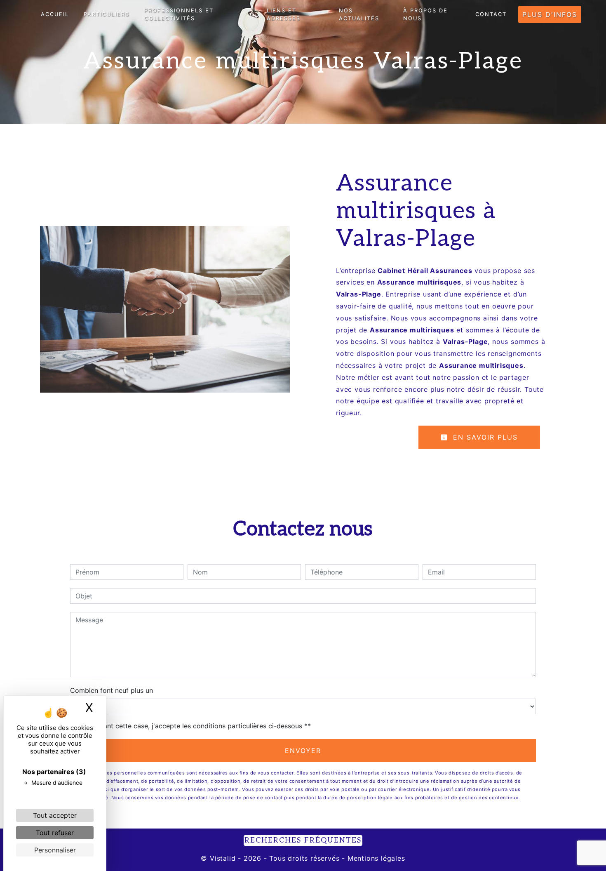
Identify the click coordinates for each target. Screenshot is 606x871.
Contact (491, 14)
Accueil (55, 14)
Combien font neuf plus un (111, 690)
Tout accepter (55, 815)
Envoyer (303, 750)
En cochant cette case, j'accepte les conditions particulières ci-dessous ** (194, 726)
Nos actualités (359, 14)
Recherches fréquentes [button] (303, 840)
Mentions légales (375, 858)
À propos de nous (425, 14)
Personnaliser (55, 850)
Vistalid (222, 858)
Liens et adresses (284, 14)
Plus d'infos (549, 14)
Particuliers (106, 14)
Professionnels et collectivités (179, 14)
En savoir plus (484, 437)
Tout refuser (55, 833)
